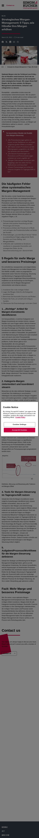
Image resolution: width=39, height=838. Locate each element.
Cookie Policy (20, 417)
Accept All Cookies (19, 430)
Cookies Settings (19, 424)
